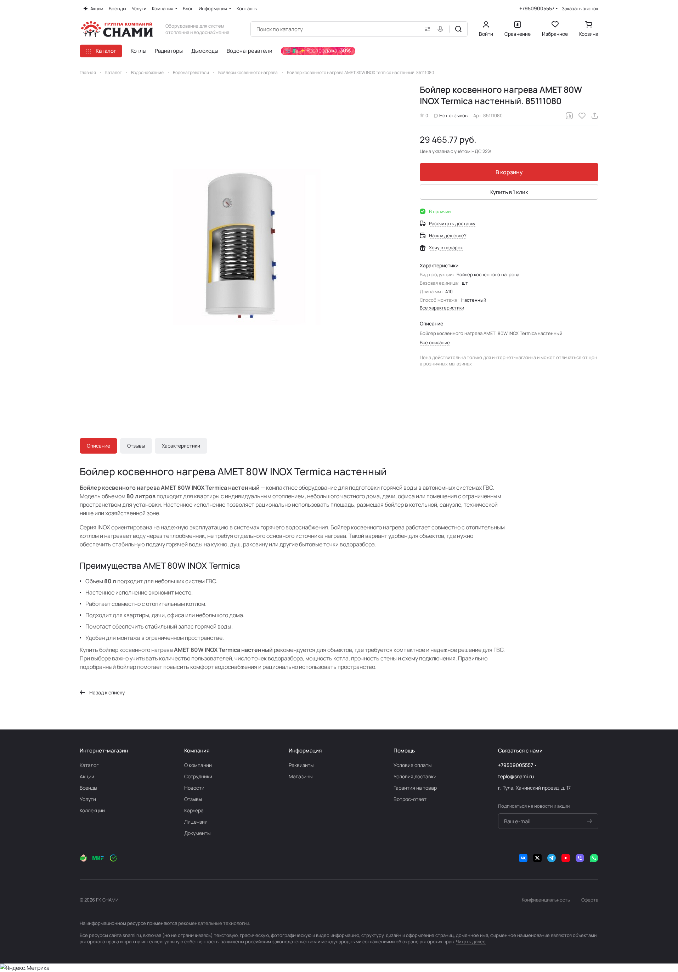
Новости (194, 787)
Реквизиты (301, 765)
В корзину (509, 172)
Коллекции (92, 810)
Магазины (300, 776)
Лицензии (196, 821)
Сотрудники (198, 776)
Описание (98, 445)
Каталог (89, 765)
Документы (197, 833)
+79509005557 (536, 8)
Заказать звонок (580, 9)
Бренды (88, 787)
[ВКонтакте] (523, 858)
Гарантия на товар (415, 787)
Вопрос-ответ (410, 799)
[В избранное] (582, 115)
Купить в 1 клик (509, 192)
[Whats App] (594, 858)
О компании (198, 765)
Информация (305, 750)
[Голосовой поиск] (442, 29)
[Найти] (458, 29)
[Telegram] (551, 858)
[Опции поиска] (426, 29)
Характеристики (181, 445)
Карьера (194, 810)
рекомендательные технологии (213, 923)
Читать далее (471, 941)
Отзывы (136, 445)
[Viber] (580, 858)
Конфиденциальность (546, 900)
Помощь (404, 750)
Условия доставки (415, 776)
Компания (196, 750)
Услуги (88, 799)
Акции (87, 776)
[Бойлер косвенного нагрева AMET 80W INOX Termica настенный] (243, 247)
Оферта (589, 900)
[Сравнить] (569, 115)
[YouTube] (565, 858)
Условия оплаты (412, 765)
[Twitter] (537, 858)
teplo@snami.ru (516, 776)
